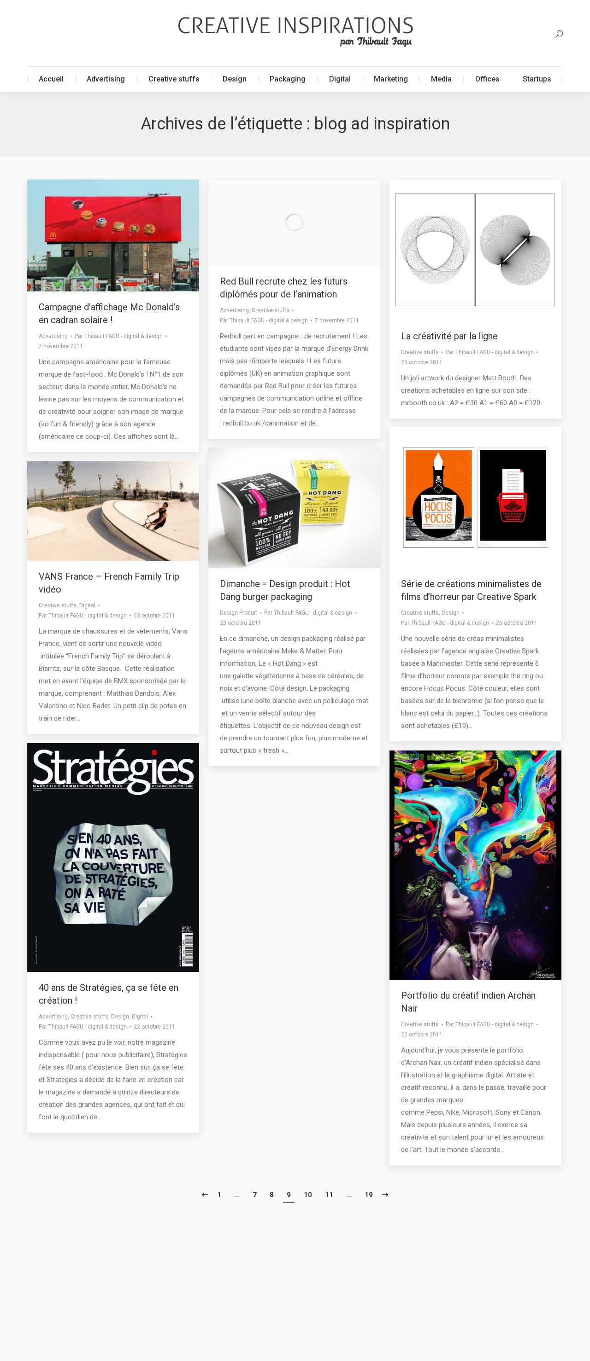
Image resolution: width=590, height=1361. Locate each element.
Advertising (53, 336)
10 (308, 1195)
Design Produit (238, 613)
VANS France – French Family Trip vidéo (109, 583)
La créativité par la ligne (449, 336)
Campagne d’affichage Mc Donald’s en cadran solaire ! (109, 314)
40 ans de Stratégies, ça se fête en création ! (108, 994)
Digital (87, 605)
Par (119, 336)
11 (329, 1195)
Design (451, 613)
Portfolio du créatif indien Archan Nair (468, 1002)
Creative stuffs (270, 310)
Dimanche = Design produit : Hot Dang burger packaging (285, 590)
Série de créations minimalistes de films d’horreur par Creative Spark (471, 590)
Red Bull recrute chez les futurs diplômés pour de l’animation (284, 288)
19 (369, 1195)
